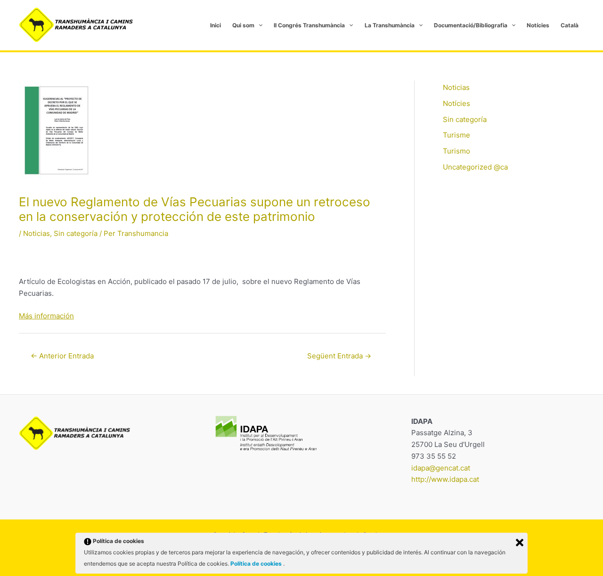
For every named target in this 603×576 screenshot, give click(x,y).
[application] (258, 25)
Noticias (36, 233)
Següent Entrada (339, 355)
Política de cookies (256, 563)
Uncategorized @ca (475, 166)
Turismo (456, 150)
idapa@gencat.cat (440, 467)
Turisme (456, 134)
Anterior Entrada (62, 355)
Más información (46, 315)
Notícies (456, 103)
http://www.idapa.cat (445, 479)
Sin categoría (76, 233)
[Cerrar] (519, 542)
